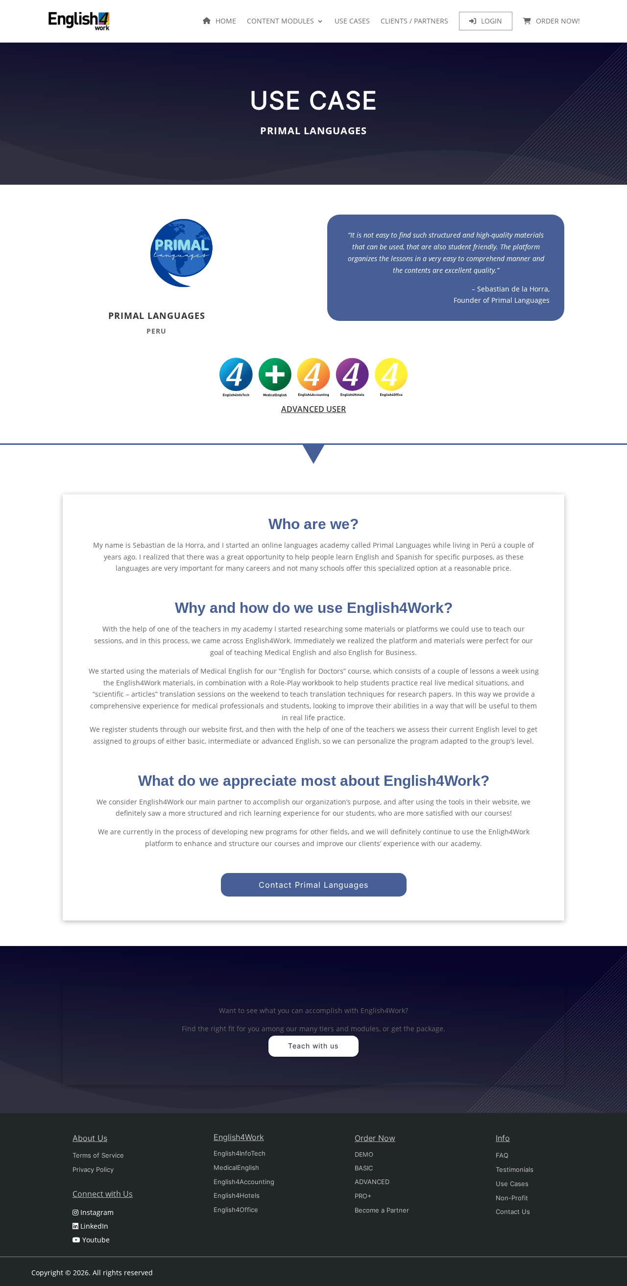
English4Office (236, 1209)
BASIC (364, 1168)
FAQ (502, 1155)
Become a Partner (382, 1210)
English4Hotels (237, 1195)
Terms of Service (98, 1155)
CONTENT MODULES (280, 20)
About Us (89, 1138)
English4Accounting (244, 1182)
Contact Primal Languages (313, 885)
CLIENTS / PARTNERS (414, 20)
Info (503, 1138)
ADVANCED (372, 1182)
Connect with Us (102, 1194)
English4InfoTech (239, 1153)
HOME (226, 20)
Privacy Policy (93, 1169)
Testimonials (514, 1169)
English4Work (239, 1137)
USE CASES (352, 20)
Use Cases (512, 1184)
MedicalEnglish (236, 1167)
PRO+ (363, 1196)
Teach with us (313, 1046)
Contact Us (513, 1211)
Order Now (375, 1138)
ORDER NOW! (558, 20)
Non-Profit (512, 1198)
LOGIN (491, 20)
